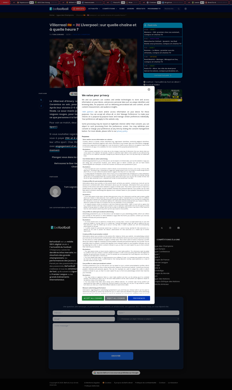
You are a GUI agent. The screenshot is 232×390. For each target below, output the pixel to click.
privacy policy (122, 131)
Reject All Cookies (116, 298)
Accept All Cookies (93, 298)
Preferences (139, 298)
